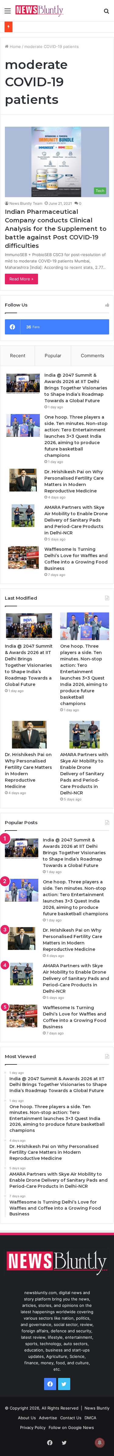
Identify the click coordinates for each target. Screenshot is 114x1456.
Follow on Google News (71, 1427)
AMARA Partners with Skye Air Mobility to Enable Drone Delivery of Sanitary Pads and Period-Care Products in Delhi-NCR (76, 520)
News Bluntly (97, 1408)
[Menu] (8, 13)
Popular (53, 355)
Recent (17, 355)
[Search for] (106, 13)
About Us (27, 1417)
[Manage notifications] (100, 1442)
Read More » (21, 278)
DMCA (90, 1417)
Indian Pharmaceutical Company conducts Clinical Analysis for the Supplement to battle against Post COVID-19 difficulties (55, 228)
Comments (92, 355)
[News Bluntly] (39, 10)
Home (15, 46)
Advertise (48, 1417)
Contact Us (70, 1417)
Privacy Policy (33, 1427)
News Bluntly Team (25, 203)
